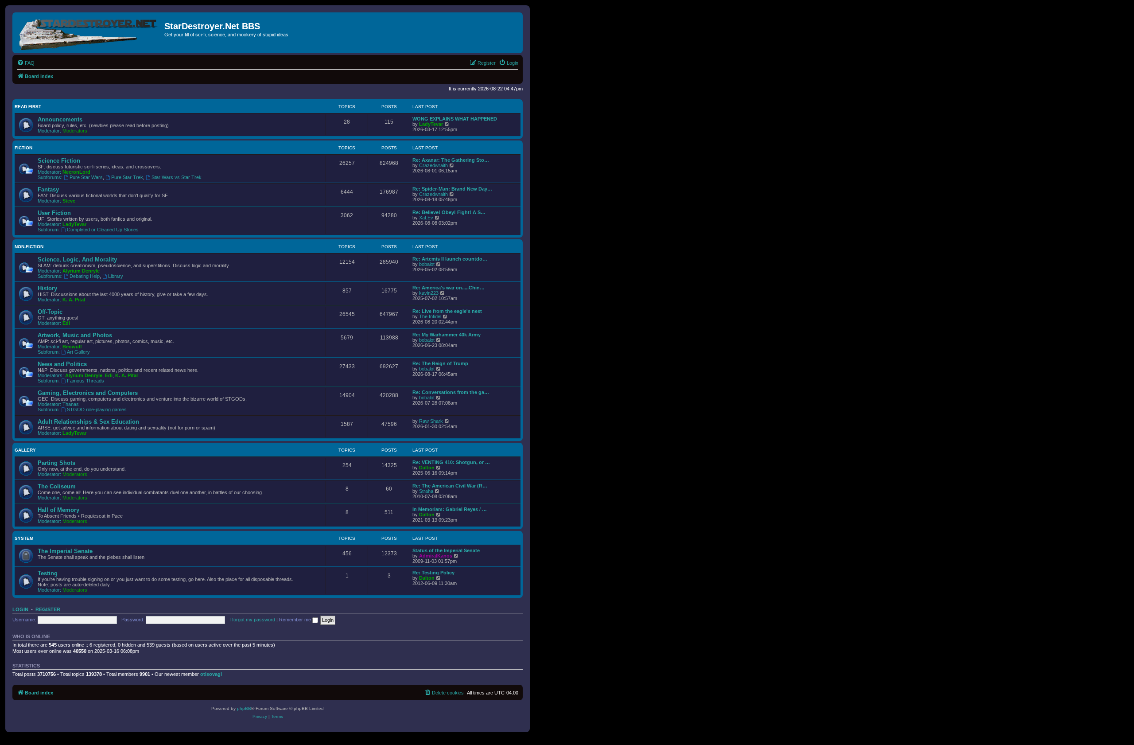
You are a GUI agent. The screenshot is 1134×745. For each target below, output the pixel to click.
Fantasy (48, 189)
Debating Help (85, 276)
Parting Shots (56, 463)
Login (20, 609)
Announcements (60, 119)
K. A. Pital (73, 299)
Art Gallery (78, 352)
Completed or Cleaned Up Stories (103, 229)
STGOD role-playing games (97, 409)
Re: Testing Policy (433, 572)
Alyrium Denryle (81, 270)
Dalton (427, 467)
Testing (48, 573)
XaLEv (426, 217)
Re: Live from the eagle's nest (447, 311)
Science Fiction (59, 160)
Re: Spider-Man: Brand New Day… (452, 188)
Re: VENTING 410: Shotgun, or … (451, 462)
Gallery (25, 450)
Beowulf (72, 346)
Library (115, 276)
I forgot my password (252, 619)
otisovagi (211, 674)
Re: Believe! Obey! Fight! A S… (448, 212)
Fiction (23, 147)
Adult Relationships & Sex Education (88, 421)
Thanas (70, 404)
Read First (28, 106)
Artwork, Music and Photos (75, 335)
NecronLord (76, 172)
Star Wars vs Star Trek (176, 177)
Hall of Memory (58, 510)
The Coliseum (57, 486)
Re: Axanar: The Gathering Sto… (450, 160)
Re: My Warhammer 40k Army (446, 334)
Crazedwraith (433, 165)
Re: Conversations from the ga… (450, 392)
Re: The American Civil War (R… (449, 485)
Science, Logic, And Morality (77, 259)
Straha (426, 491)
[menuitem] (26, 63)
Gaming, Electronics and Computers (88, 393)
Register (47, 609)
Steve (68, 200)
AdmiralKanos (435, 555)
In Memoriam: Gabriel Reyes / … (449, 509)
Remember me (295, 619)
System (24, 538)
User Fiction (54, 213)
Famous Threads (85, 380)
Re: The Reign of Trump (440, 363)
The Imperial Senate (65, 551)
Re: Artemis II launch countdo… (449, 258)
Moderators (74, 130)
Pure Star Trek (127, 177)
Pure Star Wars (86, 177)
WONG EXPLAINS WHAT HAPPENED (454, 118)
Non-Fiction (29, 246)
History (47, 288)
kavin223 (429, 293)
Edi (66, 323)
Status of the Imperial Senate (446, 550)
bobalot (427, 264)
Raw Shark (431, 421)
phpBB (244, 708)
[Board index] (89, 33)
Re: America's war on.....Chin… (448, 287)
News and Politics (62, 364)
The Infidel (430, 316)
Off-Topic (50, 311)
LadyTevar (431, 124)
